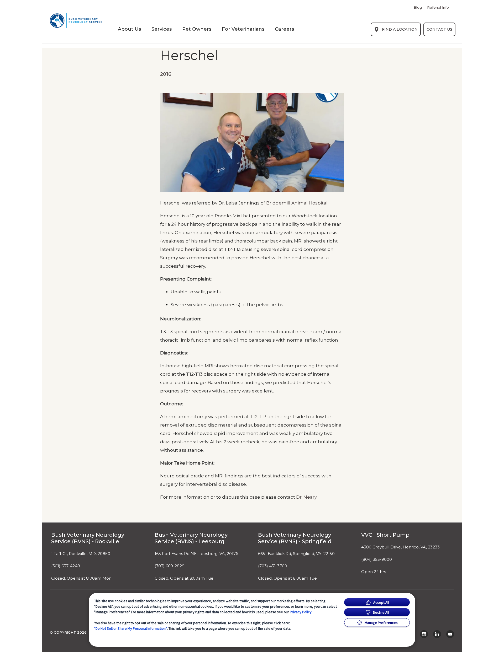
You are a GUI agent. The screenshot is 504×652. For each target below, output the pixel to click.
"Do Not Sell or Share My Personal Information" (130, 628)
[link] (76, 20)
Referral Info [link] (438, 7)
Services (161, 29)
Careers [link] (284, 29)
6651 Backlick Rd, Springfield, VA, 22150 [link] (296, 553)
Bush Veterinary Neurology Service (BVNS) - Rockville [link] (87, 538)
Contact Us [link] (439, 29)
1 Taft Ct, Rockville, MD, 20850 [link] (80, 553)
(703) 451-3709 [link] (272, 566)
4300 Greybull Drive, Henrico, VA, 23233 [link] (400, 547)
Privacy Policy (301, 612)
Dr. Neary (306, 497)
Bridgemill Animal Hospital (297, 203)
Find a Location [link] (400, 29)
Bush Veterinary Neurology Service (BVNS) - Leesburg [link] (191, 538)
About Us (129, 29)
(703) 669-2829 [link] (170, 566)
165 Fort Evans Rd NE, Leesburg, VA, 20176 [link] (196, 553)
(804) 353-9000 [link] (376, 559)
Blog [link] (417, 7)
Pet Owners (196, 29)
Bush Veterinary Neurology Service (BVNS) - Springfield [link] (295, 538)
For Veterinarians (243, 29)
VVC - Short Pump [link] (385, 535)
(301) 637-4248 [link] (65, 566)
